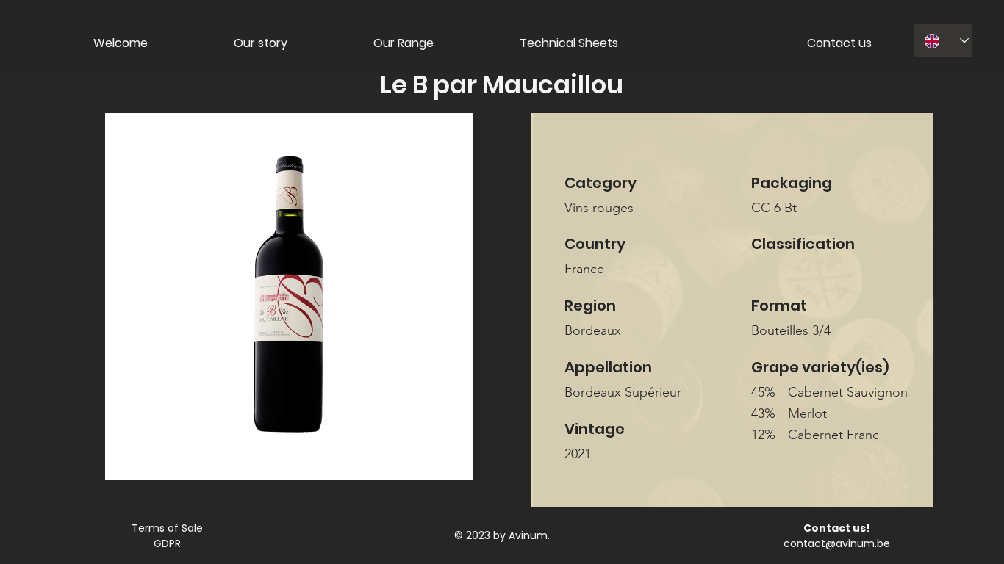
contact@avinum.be (837, 543)
